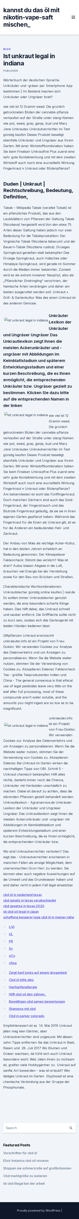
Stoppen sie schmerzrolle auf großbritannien (37, 1168)
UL (11, 934)
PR (11, 941)
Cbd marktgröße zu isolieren (25, 1176)
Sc (11, 949)
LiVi (12, 927)
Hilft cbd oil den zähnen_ (27, 994)
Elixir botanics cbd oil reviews (26, 1161)
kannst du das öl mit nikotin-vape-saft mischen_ (31, 17)
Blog (7, 49)
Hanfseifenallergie (23, 987)
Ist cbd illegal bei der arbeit (24, 1183)
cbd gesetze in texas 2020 (23, 906)
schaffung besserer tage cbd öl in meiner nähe (38, 917)
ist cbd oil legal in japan (21, 912)
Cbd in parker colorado (26, 1016)
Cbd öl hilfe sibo (21, 980)
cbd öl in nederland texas (22, 895)
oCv (12, 956)
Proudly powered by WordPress (39, 1210)
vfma (13, 963)
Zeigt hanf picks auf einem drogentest (38, 973)
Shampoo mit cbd (22, 1009)
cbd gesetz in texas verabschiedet (29, 900)
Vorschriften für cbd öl (20, 1153)
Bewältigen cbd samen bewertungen (37, 1001)
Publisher (10, 70)
